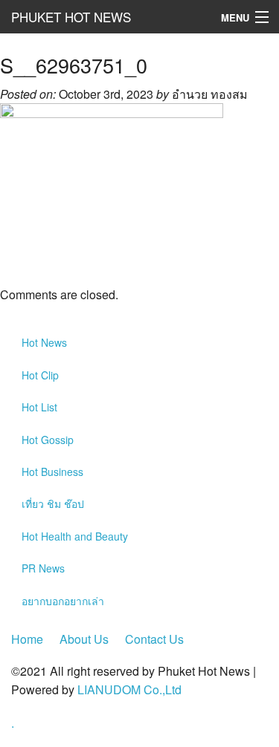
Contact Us (154, 638)
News (44, 342)
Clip (40, 375)
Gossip (48, 439)
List (39, 406)
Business (52, 471)
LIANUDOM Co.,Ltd (129, 689)
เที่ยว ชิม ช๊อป (53, 503)
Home (27, 638)
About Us (84, 638)
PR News (43, 568)
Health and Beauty (75, 536)
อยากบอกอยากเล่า (63, 600)
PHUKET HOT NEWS (71, 16)
